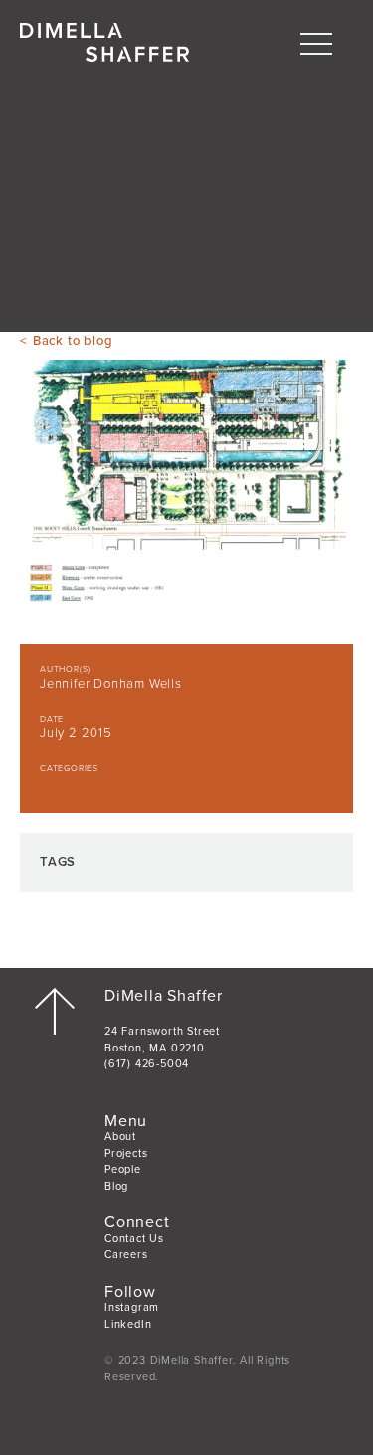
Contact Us (134, 1238)
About (120, 1136)
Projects (125, 1153)
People (122, 1169)
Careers (126, 1254)
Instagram (131, 1307)
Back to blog (72, 341)
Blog (116, 1186)
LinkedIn (127, 1324)
